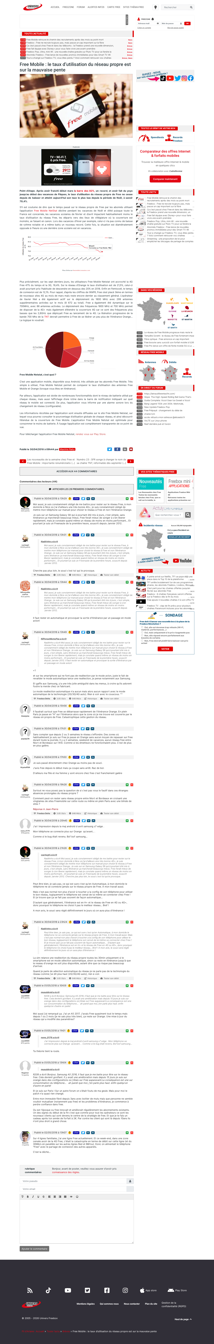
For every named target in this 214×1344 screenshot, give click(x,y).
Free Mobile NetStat (45, 210)
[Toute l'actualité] (126, 33)
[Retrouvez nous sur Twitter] (88, 1290)
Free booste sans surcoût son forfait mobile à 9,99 (169, 342)
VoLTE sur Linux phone (155, 420)
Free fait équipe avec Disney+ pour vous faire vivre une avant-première (60, 48)
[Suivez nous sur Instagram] (126, 1290)
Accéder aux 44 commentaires (76, 471)
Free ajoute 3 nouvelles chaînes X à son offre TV (170, 600)
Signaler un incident (179, 537)
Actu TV (145, 570)
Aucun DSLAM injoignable (181, 525)
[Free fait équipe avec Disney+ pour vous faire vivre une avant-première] (141, 217)
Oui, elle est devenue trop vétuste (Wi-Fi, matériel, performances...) (162, 628)
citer (76, 498)
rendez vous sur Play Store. (91, 434)
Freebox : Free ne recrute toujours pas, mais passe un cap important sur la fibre (65, 42)
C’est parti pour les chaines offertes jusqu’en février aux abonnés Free (168, 589)
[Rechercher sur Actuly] (188, 515)
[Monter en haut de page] (93, 498)
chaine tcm (149, 414)
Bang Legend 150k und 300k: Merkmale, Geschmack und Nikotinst (164, 405)
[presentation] (22, 1197)
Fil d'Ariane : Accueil (33, 1331)
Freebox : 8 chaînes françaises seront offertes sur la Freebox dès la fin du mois (169, 595)
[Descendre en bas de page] (88, 498)
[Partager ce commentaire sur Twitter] (83, 498)
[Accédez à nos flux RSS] (30, 1290)
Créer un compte (144, 28)
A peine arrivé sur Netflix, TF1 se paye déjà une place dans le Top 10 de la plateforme (169, 578)
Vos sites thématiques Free (157, 472)
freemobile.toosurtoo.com (81, 270)
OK (187, 23)
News (130, 40)
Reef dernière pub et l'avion (157, 424)
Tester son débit (111, 575)
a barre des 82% (84, 190)
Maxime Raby (67, 449)
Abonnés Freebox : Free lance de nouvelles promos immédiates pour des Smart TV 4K (68, 55)
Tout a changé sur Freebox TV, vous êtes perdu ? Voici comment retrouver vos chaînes (68, 58)
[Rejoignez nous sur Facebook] (107, 1290)
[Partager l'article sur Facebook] (117, 449)
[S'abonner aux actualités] (131, 449)
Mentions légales (86, 1303)
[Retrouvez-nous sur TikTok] (49, 1290)
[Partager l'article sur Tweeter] (109, 449)
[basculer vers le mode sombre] (155, 7)
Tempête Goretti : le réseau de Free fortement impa (169, 335)
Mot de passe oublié (175, 28)
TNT (46, 316)
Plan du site (151, 1303)
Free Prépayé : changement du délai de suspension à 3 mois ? (163, 411)
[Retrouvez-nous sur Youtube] (68, 1290)
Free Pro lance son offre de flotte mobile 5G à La (168, 346)
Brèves (129, 46)
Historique (92, 575)
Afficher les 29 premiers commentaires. (78, 489)
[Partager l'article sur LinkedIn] (125, 449)
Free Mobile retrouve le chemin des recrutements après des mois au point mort (65, 39)
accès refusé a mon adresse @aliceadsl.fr (164, 417)
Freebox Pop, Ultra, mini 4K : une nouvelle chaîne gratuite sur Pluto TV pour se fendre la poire (170, 224)
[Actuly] (146, 512)
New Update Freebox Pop (157, 407)
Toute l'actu (53, 1331)
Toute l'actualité (35, 33)
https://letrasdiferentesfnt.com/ (159, 393)
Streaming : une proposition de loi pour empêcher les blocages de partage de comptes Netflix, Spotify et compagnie (170, 241)
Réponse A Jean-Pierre (45, 809)
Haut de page (182, 1319)
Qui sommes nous (109, 1303)
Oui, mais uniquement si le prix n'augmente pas (167, 632)
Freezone (145, 19)
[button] (22, 1197)
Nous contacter (132, 1303)
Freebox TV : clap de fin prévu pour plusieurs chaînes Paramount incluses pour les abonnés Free (169, 608)
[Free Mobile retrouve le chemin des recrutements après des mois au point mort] (141, 199)
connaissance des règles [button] (65, 1172)
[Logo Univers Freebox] (32, 7)
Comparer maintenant (165, 179)
